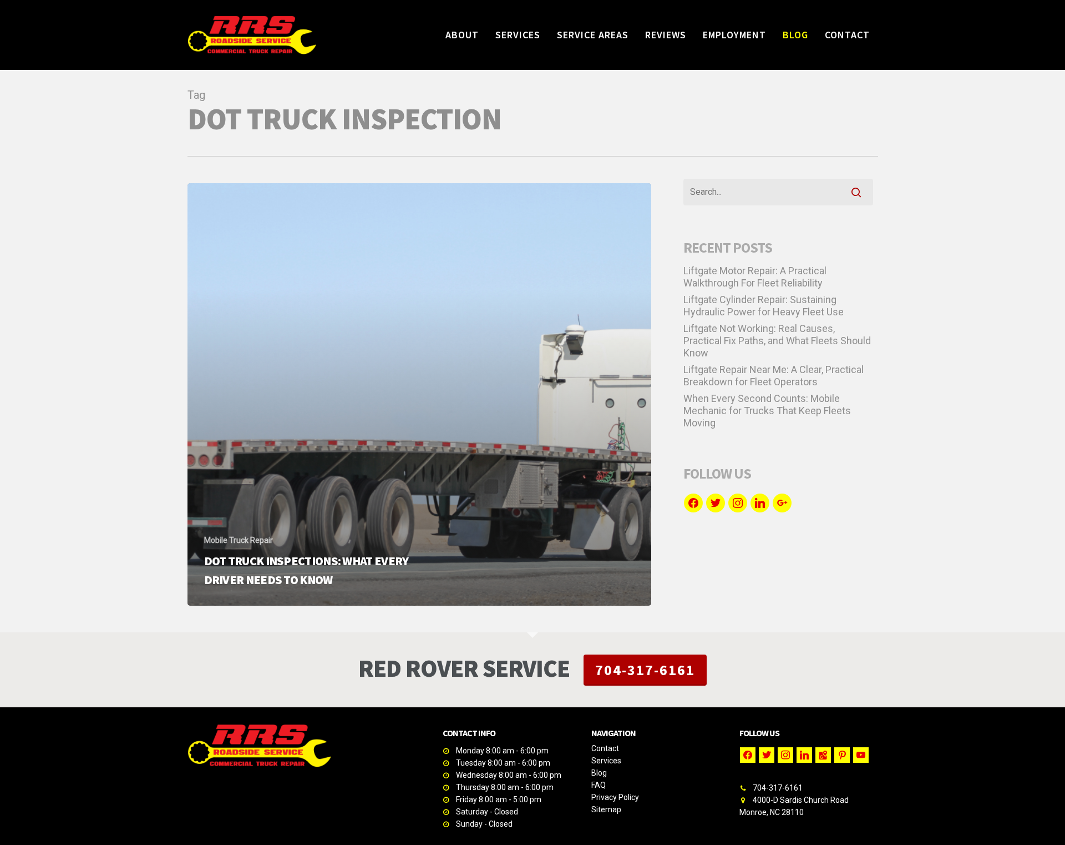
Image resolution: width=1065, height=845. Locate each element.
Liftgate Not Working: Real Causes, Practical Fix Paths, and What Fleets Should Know (777, 341)
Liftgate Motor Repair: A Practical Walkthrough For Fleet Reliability (754, 277)
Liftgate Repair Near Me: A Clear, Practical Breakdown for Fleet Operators (773, 376)
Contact (605, 748)
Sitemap (606, 809)
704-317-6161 (645, 670)
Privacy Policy (615, 797)
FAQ (598, 785)
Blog (599, 773)
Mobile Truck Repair (238, 540)
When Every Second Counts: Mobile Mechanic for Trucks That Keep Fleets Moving (767, 411)
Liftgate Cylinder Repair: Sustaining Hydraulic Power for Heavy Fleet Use (763, 306)
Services (606, 760)
